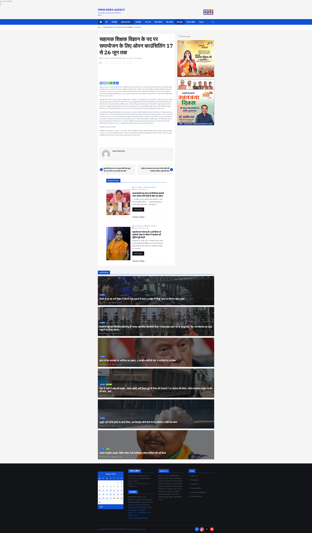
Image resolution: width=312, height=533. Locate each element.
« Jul (101, 507)
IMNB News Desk (106, 302)
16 (121, 490)
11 (103, 490)
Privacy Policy (196, 488)
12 (107, 490)
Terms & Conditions (198, 492)
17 (100, 494)
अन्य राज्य (148, 22)
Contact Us (195, 484)
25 (103, 498)
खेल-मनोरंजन (158, 22)
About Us (194, 476)
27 (111, 498)
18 (103, 494)
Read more (138, 209)
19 (107, 494)
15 (118, 490)
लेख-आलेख (169, 22)
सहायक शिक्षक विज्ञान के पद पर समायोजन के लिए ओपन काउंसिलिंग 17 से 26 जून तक (122, 27)
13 (111, 490)
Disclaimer (195, 480)
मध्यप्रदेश (138, 22)
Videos (201, 22)
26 (107, 498)
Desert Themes (141, 529)
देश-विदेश (114, 22)
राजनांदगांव (153, 187)
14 (114, 490)
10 (100, 490)
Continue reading (138, 217)
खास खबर (179, 22)
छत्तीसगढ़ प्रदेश (125, 22)
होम (107, 22)
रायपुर (124, 58)
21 (114, 494)
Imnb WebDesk (106, 58)
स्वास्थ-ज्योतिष (191, 22)
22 (118, 494)
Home (99, 27)
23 (121, 494)
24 (100, 498)
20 (111, 494)
